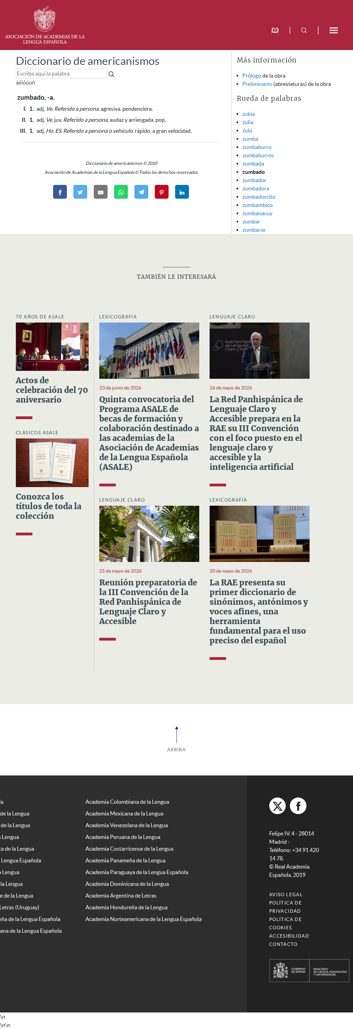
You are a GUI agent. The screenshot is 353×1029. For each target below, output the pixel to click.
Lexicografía (118, 316)
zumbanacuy (257, 213)
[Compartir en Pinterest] (162, 192)
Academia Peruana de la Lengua (122, 837)
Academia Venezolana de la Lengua (126, 825)
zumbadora (255, 188)
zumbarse (253, 230)
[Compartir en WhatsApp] (121, 192)
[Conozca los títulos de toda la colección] (52, 462)
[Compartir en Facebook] (60, 192)
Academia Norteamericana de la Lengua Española (143, 919)
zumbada (253, 163)
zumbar (251, 221)
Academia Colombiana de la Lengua (127, 802)
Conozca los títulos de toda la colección (48, 507)
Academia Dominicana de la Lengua (127, 884)
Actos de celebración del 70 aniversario (52, 390)
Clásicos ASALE (37, 432)
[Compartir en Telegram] (141, 192)
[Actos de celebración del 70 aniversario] (52, 346)
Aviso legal (286, 894)
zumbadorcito (258, 197)
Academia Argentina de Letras (121, 895)
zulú (247, 130)
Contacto (283, 944)
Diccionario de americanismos (88, 61)
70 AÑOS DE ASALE (40, 316)
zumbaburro (257, 147)
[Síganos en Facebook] (298, 806)
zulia (247, 122)
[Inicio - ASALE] (44, 24)
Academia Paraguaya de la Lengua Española (136, 872)
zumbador (254, 180)
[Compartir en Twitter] (80, 192)
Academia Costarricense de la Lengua (129, 848)
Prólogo (251, 75)
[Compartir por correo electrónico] (101, 192)
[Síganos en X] (277, 806)
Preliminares (257, 84)
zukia (248, 114)
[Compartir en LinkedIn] (182, 192)
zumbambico (257, 205)
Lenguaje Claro (232, 316)
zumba (250, 139)
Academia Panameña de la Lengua (125, 860)
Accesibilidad (289, 936)
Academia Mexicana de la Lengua (124, 813)
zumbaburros (258, 155)
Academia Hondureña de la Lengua (126, 907)
